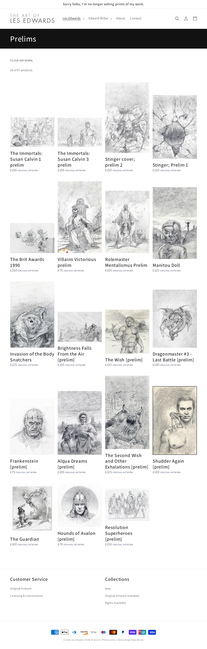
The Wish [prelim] (124, 360)
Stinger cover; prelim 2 (120, 162)
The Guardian (24, 539)
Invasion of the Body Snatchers (32, 357)
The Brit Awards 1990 (27, 262)
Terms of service (92, 640)
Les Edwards (77, 640)
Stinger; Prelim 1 (170, 165)
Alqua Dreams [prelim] (72, 464)
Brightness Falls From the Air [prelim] (75, 354)
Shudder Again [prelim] (168, 464)
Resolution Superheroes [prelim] (119, 533)
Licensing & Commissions (26, 596)
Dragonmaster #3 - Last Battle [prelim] (173, 357)
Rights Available (115, 603)
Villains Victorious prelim (77, 262)
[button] (73, 18)
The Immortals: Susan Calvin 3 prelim (74, 159)
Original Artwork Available (122, 596)
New (108, 588)
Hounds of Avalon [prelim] (76, 536)
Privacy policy (109, 640)
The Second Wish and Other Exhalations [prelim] (126, 461)
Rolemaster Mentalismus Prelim (126, 262)
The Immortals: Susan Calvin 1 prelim (26, 159)
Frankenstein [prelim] (24, 464)
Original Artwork (21, 588)
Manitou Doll (166, 265)
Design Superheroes (134, 640)
